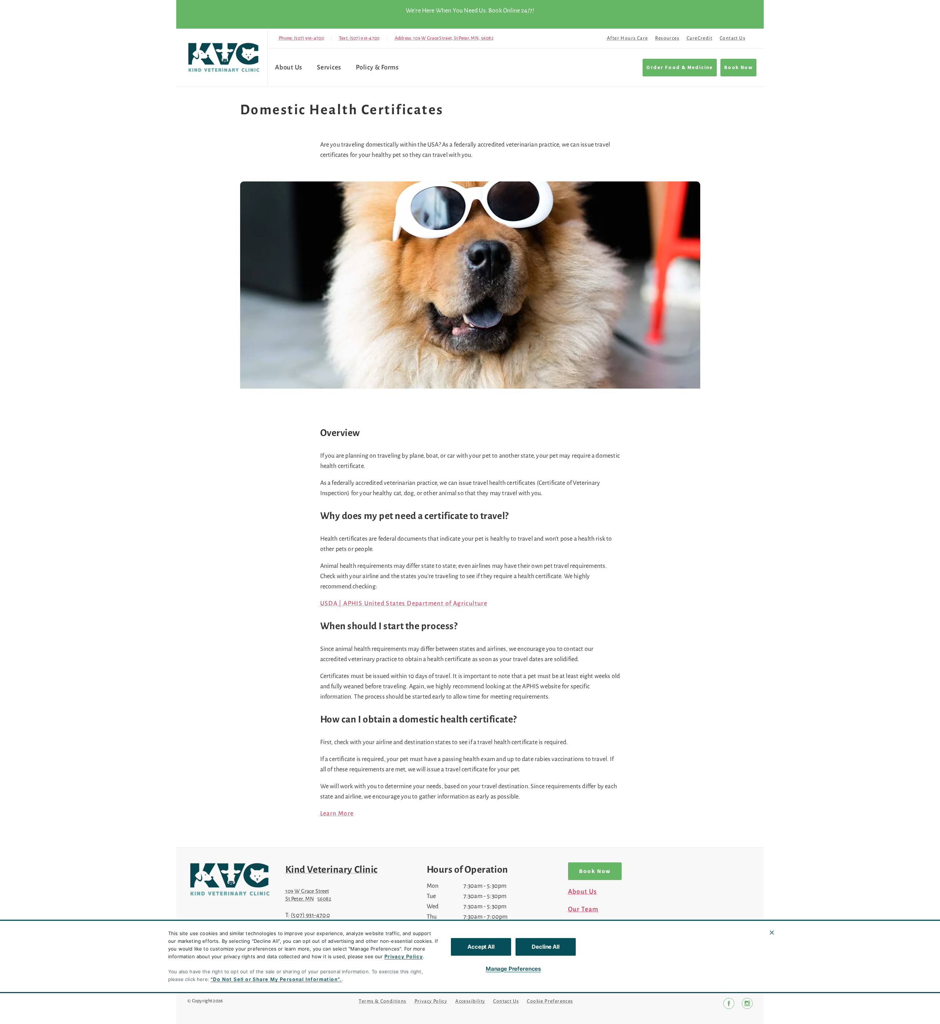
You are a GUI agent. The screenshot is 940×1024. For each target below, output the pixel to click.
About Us (288, 67)
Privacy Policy (403, 956)
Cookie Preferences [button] (550, 1001)
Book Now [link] (738, 67)
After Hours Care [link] (627, 38)
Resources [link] (667, 38)
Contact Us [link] (732, 38)
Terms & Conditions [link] (382, 1001)
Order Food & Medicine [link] (679, 67)
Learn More (337, 813)
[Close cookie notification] (772, 932)
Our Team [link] (583, 909)
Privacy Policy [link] (431, 1001)
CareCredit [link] (699, 38)
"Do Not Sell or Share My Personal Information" (275, 979)
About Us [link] (582, 891)
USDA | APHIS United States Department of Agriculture (404, 603)
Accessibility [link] (470, 1001)
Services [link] (329, 67)
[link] (223, 57)
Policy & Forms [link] (377, 67)
